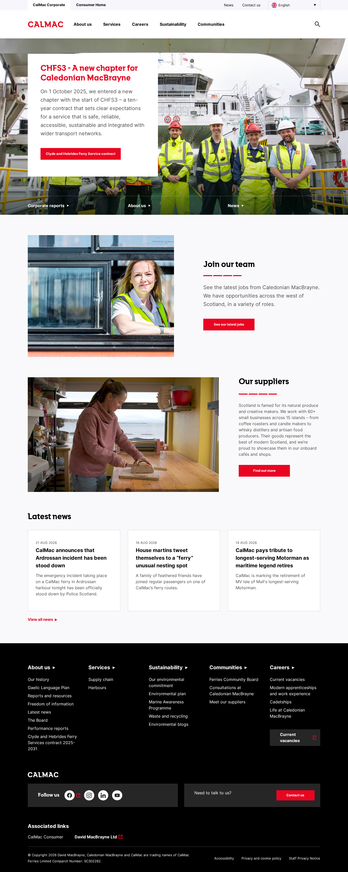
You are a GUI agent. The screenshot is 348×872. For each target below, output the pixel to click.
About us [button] (83, 24)
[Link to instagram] (89, 795)
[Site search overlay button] (317, 24)
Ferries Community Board (233, 679)
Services (99, 667)
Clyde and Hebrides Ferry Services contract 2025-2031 (52, 742)
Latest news (39, 712)
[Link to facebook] (72, 795)
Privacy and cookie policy (261, 858)
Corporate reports (46, 205)
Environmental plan (167, 693)
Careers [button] (140, 24)
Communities (225, 667)
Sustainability (166, 667)
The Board (38, 720)
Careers (279, 667)
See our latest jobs (229, 324)
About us (137, 205)
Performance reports (48, 728)
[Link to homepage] (45, 24)
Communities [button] (211, 24)
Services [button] (112, 24)
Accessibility (224, 858)
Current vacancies (287, 679)
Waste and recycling (168, 716)
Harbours (97, 687)
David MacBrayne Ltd (96, 837)
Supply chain (100, 679)
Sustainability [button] (173, 24)
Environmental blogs (168, 724)
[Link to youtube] (117, 795)
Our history (38, 679)
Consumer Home (91, 5)
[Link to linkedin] (103, 795)
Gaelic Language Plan (48, 687)
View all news (40, 619)
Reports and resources (50, 695)
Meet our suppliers (227, 701)
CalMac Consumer (45, 836)
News (228, 5)
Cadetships (280, 701)
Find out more (264, 470)
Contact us (251, 5)
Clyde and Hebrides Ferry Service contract (80, 154)
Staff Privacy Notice (304, 858)
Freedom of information (51, 703)
